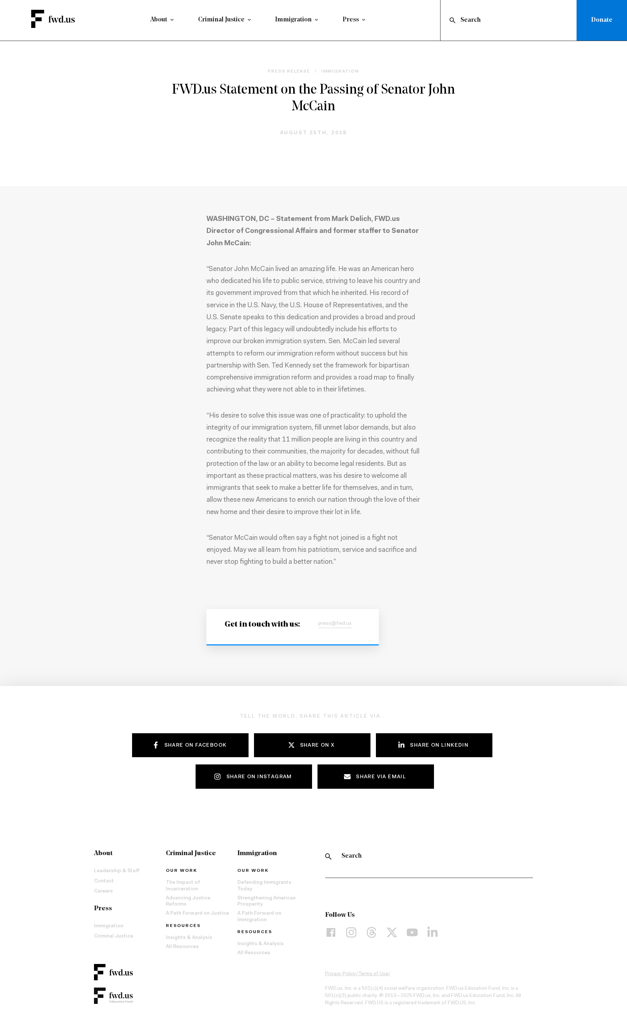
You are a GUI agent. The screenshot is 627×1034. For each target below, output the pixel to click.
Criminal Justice (221, 20)
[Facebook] (331, 932)
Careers (103, 891)
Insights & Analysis (189, 937)
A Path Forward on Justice (197, 913)
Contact (104, 881)
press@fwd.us (335, 623)
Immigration (293, 20)
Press (351, 20)
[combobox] (510, 20)
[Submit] (451, 20)
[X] (392, 932)
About (158, 20)
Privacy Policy (340, 974)
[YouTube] (412, 932)
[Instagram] (351, 932)
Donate (601, 20)
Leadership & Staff (116, 871)
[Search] (328, 856)
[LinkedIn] (432, 932)
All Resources (182, 946)
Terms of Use (373, 974)
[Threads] (371, 932)
